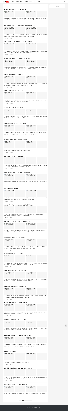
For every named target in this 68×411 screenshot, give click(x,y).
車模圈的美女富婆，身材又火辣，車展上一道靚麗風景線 (17, 172)
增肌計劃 (30, 1)
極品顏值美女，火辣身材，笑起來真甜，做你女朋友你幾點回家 (18, 205)
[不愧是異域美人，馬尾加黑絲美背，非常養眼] (25, 242)
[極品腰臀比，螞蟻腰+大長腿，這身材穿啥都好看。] (25, 144)
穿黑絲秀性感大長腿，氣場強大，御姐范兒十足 (15, 123)
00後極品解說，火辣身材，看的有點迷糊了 (14, 107)
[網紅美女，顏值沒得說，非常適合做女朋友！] (25, 95)
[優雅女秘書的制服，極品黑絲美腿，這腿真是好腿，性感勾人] (25, 372)
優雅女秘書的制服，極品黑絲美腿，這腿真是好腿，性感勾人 (18, 368)
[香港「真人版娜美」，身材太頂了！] (25, 193)
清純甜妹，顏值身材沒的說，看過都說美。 (14, 74)
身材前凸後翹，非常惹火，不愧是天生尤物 (14, 156)
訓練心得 (21, 1)
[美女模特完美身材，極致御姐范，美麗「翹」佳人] (25, 14)
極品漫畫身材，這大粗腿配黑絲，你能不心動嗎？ (15, 319)
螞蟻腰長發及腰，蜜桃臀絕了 (11, 351)
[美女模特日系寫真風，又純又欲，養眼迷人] (25, 258)
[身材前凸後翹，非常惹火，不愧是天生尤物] (25, 160)
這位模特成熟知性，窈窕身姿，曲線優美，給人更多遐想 (17, 58)
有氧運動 (17, 1)
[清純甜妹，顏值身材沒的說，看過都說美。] (25, 79)
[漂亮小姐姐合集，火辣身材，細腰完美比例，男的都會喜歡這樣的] (25, 30)
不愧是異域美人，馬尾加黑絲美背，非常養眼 (14, 237)
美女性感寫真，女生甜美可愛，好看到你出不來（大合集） (17, 335)
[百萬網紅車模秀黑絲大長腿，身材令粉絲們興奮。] (25, 275)
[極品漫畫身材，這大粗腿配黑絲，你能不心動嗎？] (25, 324)
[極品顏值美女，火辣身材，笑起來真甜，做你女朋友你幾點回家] (25, 209)
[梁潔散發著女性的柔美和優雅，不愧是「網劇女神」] (25, 389)
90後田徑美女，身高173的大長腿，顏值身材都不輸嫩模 (17, 221)
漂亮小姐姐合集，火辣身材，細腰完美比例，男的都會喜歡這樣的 (19, 25)
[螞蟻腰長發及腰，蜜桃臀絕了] (25, 356)
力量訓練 (26, 1)
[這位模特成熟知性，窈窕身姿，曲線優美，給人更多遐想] (25, 63)
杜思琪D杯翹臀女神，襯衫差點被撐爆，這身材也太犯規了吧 (18, 42)
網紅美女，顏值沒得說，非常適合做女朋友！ (14, 91)
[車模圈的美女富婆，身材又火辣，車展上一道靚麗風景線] (25, 177)
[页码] (31, 400)
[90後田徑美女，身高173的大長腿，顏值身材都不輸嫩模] (25, 226)
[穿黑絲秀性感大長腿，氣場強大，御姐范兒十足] (25, 128)
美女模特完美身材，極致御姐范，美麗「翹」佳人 (15, 9)
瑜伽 (34, 1)
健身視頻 (38, 1)
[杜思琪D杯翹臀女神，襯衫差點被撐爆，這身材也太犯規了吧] (25, 46)
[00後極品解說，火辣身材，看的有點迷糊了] (25, 112)
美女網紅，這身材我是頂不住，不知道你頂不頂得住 (16, 303)
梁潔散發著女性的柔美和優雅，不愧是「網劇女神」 (16, 384)
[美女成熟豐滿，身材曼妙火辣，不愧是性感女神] (25, 291)
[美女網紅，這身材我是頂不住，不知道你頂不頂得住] (25, 307)
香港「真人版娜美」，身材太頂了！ (12, 188)
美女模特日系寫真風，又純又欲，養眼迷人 (14, 254)
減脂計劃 (12, 1)
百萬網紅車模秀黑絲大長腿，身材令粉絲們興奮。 (15, 270)
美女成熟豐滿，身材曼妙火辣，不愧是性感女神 (15, 286)
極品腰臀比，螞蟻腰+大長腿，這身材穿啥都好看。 (16, 139)
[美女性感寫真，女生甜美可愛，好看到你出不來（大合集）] (25, 340)
